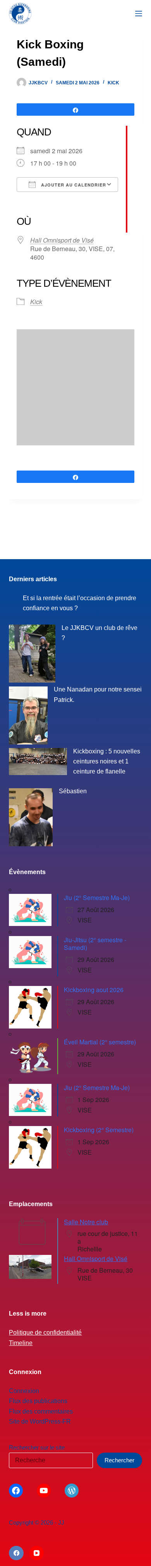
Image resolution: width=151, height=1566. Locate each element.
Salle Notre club (86, 1221)
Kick (113, 83)
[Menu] (138, 13)
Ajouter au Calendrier (72, 185)
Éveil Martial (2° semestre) (100, 1041)
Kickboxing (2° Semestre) (99, 1129)
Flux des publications (38, 1401)
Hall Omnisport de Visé (62, 240)
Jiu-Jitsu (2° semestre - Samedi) (95, 943)
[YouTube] (36, 1553)
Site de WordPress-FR (40, 1421)
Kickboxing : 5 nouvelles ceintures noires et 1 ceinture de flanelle (106, 761)
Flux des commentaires (41, 1411)
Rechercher (119, 1460)
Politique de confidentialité (45, 1332)
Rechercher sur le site (37, 1447)
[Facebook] (16, 1553)
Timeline (21, 1343)
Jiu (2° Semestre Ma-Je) (97, 897)
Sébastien (73, 791)
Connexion (24, 1391)
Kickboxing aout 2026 (94, 989)
